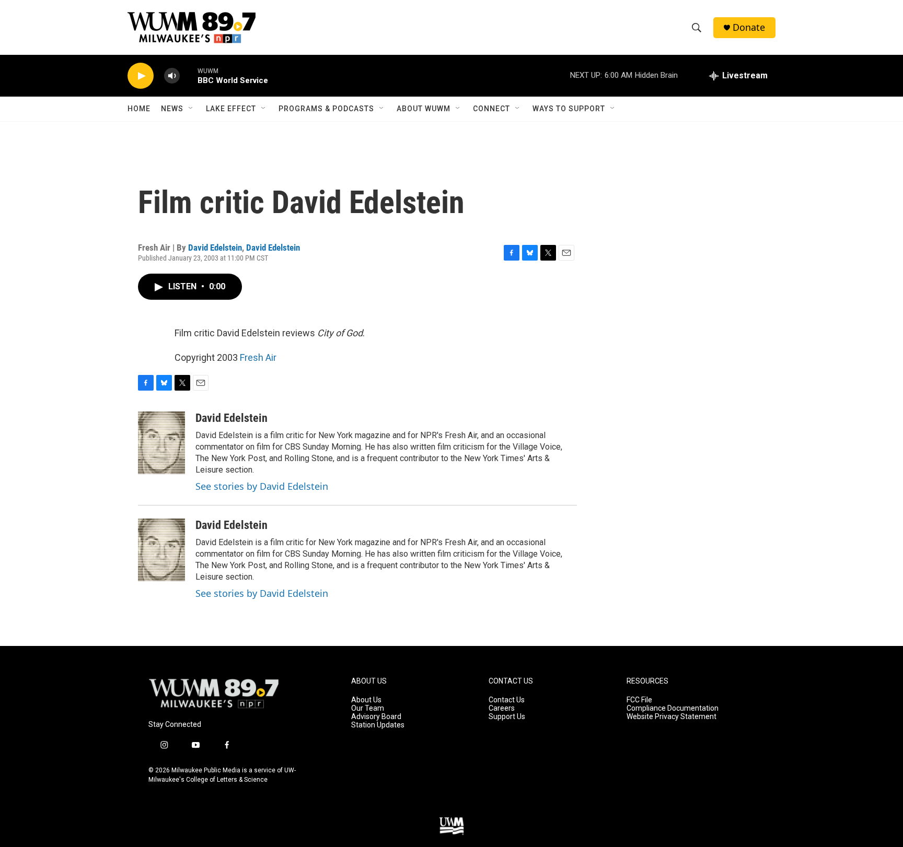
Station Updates (377, 725)
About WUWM (423, 108)
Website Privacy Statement (671, 717)
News (172, 108)
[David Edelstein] (161, 442)
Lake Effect (231, 108)
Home (139, 108)
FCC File (639, 700)
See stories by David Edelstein (261, 486)
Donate (749, 27)
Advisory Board (376, 717)
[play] (140, 76)
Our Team (367, 708)
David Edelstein (215, 247)
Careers (502, 708)
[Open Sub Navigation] (191, 108)
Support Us (507, 717)
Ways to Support (568, 108)
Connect (491, 108)
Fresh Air (258, 357)
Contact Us (507, 700)
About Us (366, 700)
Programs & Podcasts (326, 108)
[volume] (172, 76)
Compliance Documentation (673, 708)
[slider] (188, 75)
